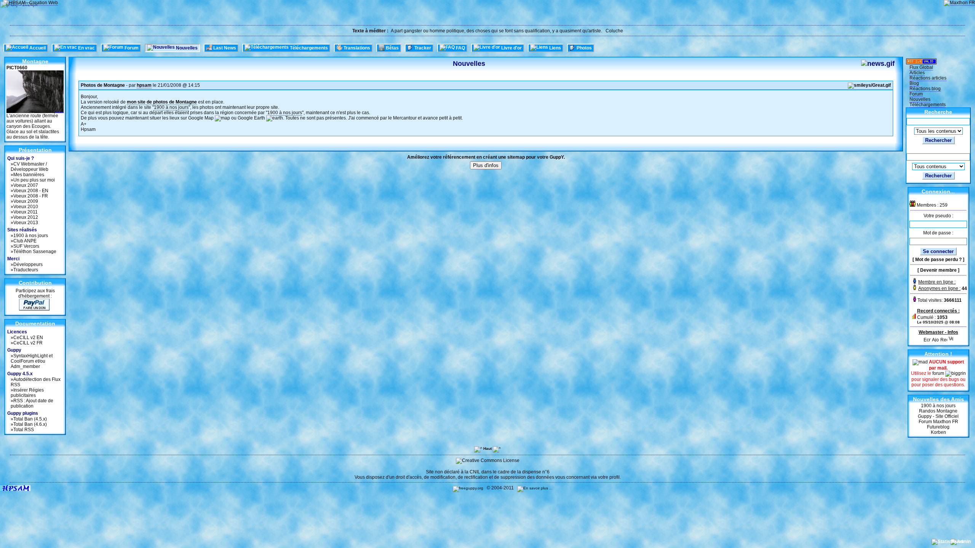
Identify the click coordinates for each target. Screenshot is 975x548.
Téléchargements (927, 104)
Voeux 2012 (25, 217)
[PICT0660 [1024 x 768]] (35, 111)
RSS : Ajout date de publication (32, 403)
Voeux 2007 (25, 185)
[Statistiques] (948, 541)
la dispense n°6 (533, 472)
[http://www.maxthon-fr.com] (959, 3)
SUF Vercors (26, 246)
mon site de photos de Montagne (162, 102)
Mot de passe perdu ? (938, 259)
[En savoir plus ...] (535, 488)
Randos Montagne (938, 411)
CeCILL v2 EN (28, 337)
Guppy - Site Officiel (938, 416)
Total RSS (23, 429)
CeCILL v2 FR (28, 343)
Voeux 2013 (25, 222)
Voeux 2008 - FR (30, 196)
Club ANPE (25, 241)
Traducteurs (25, 269)
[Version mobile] (951, 338)
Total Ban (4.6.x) (30, 424)
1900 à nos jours (30, 235)
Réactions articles (927, 78)
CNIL (475, 472)
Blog (914, 83)
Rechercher (938, 140)
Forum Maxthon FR (938, 421)
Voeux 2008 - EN (30, 190)
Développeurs (28, 264)
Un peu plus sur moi (34, 180)
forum (938, 373)
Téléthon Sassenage (34, 251)
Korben (938, 432)
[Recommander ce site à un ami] (943, 338)
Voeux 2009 (25, 201)
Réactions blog (925, 88)
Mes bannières (28, 174)
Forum (916, 94)
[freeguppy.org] (468, 488)
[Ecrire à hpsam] (927, 338)
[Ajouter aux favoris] (935, 338)
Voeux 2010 (25, 206)
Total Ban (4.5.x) (30, 419)
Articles (917, 72)
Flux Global (921, 67)
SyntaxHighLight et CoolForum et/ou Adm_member (32, 361)
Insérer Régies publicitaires (27, 392)
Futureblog (938, 427)
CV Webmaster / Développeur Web (29, 166)
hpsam (144, 85)
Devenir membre (938, 270)
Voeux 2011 (25, 212)
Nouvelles (919, 99)
